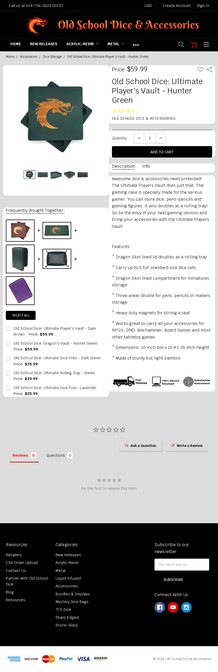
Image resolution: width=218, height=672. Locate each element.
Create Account (177, 5)
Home (15, 44)
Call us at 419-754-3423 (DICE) (36, 5)
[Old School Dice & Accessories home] (109, 25)
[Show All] (135, 45)
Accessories (67, 586)
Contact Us (16, 570)
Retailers (14, 555)
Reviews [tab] (20, 455)
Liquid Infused (68, 578)
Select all (21, 315)
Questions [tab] (56, 455)
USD (148, 5)
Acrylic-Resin (80, 44)
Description (123, 166)
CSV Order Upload (22, 562)
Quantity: (120, 138)
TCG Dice (63, 609)
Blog (10, 592)
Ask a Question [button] (143, 445)
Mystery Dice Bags (72, 601)
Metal (113, 44)
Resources (15, 599)
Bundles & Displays (73, 594)
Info (146, 166)
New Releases (43, 44)
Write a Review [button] (190, 445)
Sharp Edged (67, 617)
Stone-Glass (67, 625)
